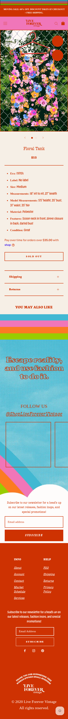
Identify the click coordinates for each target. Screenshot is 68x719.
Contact (19, 581)
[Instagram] (33, 650)
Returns (14, 289)
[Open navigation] (5, 23)
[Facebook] (24, 650)
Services (19, 598)
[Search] (56, 23)
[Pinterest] (42, 650)
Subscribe (34, 535)
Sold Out (34, 256)
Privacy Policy (48, 589)
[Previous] (25, 138)
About (18, 568)
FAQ (46, 568)
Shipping (15, 276)
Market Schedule (19, 589)
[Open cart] (63, 23)
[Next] (43, 138)
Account (19, 574)
